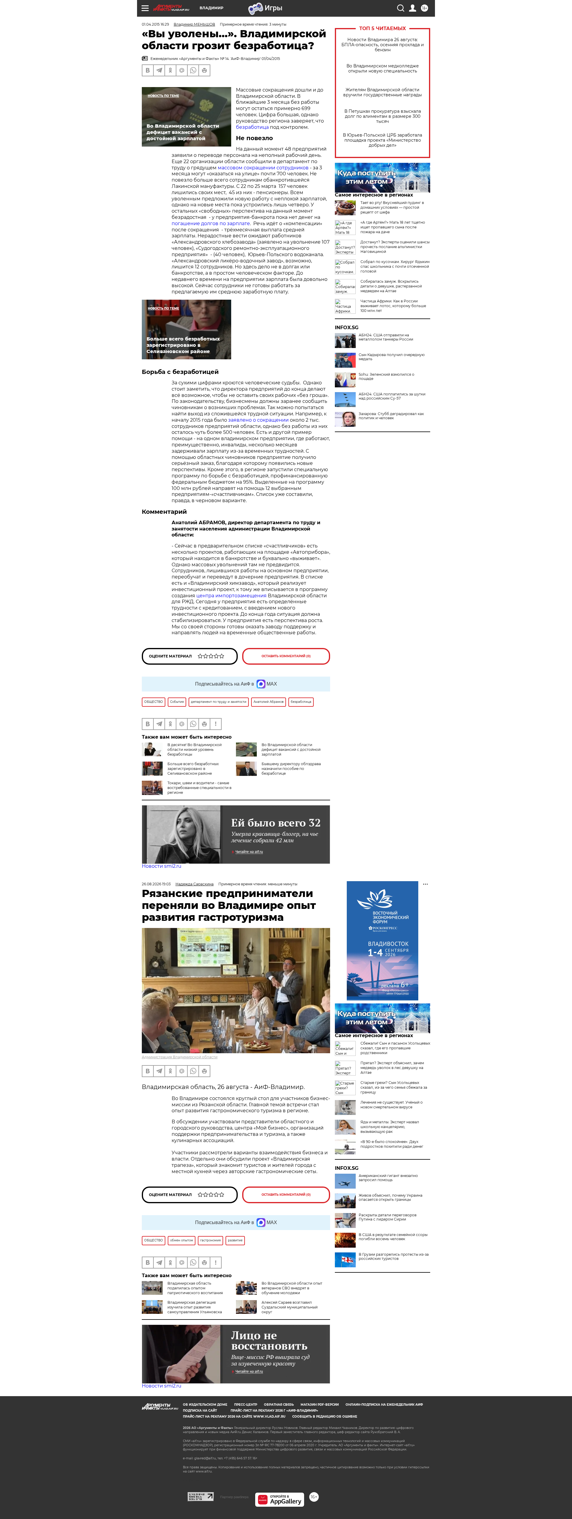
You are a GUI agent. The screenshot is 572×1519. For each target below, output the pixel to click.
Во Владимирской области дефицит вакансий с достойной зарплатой (291, 750)
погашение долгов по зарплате (211, 223)
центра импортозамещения (232, 595)
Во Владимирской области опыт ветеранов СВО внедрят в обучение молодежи (292, 1288)
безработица (253, 127)
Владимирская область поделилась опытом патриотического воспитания (195, 1288)
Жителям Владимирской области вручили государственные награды (382, 92)
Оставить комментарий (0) (286, 656)
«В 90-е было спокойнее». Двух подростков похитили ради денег (391, 1144)
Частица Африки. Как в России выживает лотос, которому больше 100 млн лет (393, 306)
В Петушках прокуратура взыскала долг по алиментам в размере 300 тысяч (382, 116)
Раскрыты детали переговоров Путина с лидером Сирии (387, 1217)
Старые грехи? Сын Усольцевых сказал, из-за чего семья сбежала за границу (393, 1087)
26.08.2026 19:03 (156, 884)
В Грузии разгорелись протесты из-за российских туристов (394, 1256)
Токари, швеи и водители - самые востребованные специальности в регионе (199, 788)
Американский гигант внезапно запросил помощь (388, 1178)
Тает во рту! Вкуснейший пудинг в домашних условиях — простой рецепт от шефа (392, 207)
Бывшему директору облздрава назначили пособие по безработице (291, 769)
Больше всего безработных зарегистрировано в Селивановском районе (193, 769)
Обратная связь (279, 1405)
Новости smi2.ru (161, 866)
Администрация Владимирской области (179, 1057)
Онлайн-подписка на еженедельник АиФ (384, 1405)
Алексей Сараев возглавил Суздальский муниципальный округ (290, 1307)
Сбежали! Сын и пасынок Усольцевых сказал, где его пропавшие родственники (395, 1048)
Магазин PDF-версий (320, 1405)
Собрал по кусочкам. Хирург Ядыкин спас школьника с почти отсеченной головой (395, 266)
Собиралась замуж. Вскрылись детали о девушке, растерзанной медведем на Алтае (391, 286)
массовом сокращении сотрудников (263, 168)
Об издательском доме (205, 1405)
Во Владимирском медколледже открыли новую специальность (382, 69)
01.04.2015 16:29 (155, 24)
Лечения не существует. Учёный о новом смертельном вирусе (391, 1104)
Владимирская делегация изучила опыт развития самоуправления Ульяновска (194, 1307)
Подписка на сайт (200, 1411)
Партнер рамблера (234, 1497)
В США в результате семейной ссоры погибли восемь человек (393, 1237)
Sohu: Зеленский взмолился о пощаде (386, 376)
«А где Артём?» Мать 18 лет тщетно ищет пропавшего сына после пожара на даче (392, 227)
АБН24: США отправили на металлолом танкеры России (386, 337)
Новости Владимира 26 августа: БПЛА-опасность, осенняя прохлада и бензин (382, 44)
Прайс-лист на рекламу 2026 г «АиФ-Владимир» (274, 1411)
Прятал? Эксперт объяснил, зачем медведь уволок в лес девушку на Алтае (392, 1068)
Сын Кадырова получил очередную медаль (392, 357)
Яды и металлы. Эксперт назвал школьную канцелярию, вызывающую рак (389, 1127)
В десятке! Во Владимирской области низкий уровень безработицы (194, 750)
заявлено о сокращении (258, 420)
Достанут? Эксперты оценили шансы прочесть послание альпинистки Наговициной (395, 247)
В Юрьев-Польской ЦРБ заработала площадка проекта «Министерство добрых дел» (382, 140)
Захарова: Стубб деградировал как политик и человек (391, 416)
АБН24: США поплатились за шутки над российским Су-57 (392, 396)
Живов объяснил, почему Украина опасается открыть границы (390, 1197)
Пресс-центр (245, 1405)
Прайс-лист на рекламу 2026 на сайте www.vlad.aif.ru (234, 1417)
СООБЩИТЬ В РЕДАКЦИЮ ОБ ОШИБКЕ (324, 1417)
